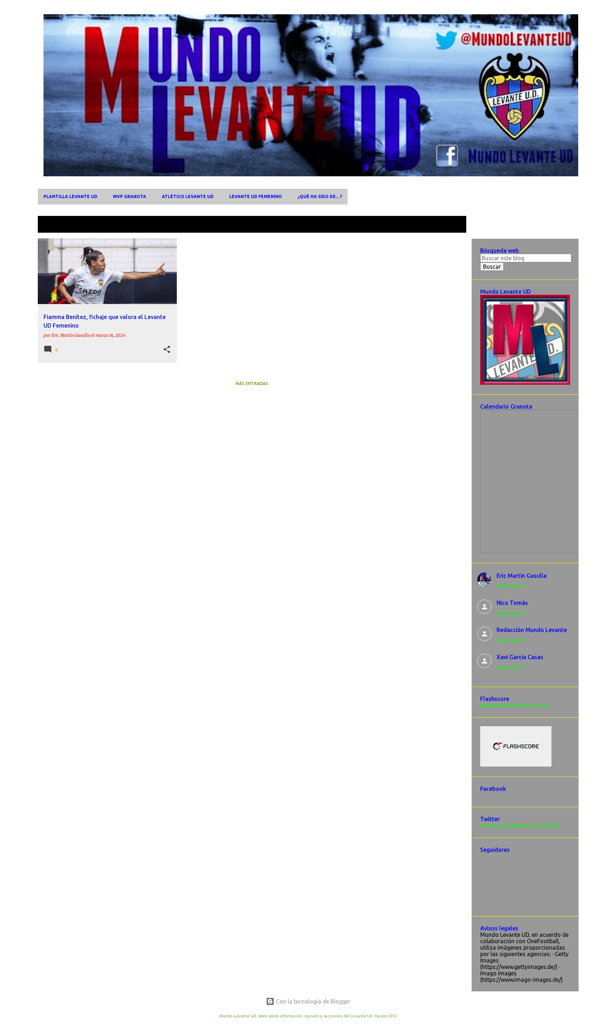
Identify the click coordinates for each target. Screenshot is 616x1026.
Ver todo (449, 225)
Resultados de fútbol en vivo (514, 705)
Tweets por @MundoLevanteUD (519, 826)
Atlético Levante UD (188, 196)
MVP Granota (129, 196)
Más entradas (252, 383)
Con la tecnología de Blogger (312, 1001)
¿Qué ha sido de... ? (320, 196)
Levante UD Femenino (255, 196)
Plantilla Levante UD (70, 196)
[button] (167, 349)
